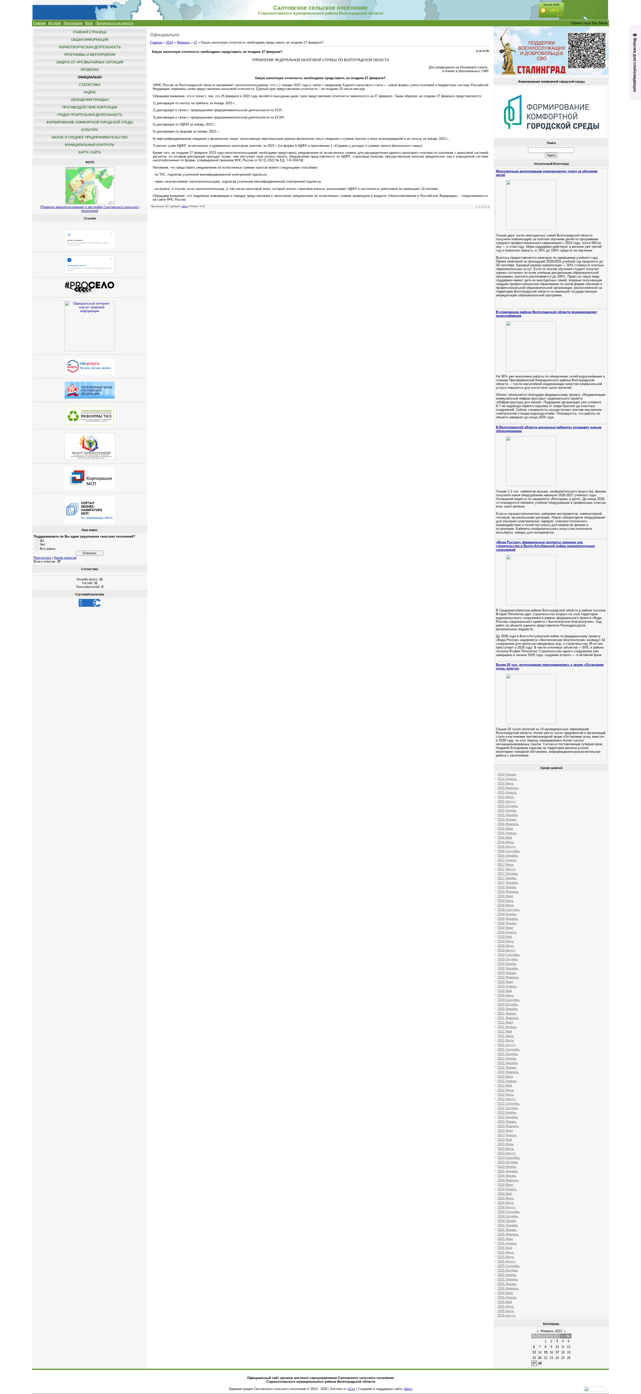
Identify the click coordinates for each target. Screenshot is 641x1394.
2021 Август (507, 1045)
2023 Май (505, 1140)
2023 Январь (507, 1121)
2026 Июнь (506, 1306)
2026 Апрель (507, 1297)
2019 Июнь (506, 941)
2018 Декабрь (508, 919)
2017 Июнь (506, 864)
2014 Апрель (507, 779)
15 (545, 1352)
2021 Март (505, 1022)
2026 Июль (506, 1311)
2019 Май (505, 937)
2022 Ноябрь (507, 1112)
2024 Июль (506, 1203)
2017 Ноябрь (507, 878)
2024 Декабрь (508, 1225)
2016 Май (505, 837)
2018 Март (505, 896)
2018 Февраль (508, 892)
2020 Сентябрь (509, 1000)
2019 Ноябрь (507, 964)
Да (42, 540)
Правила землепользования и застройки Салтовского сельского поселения (90, 209)
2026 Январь (507, 1284)
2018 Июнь (506, 901)
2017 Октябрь (508, 873)
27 (195, 42)
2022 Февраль (508, 1072)
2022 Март (505, 1076)
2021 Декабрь (508, 1063)
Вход (89, 23)
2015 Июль (506, 797)
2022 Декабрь (508, 1117)
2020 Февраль (508, 977)
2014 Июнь (506, 783)
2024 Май (505, 1194)
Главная (39, 23)
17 (557, 1352)
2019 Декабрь (508, 968)
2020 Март (505, 982)
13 (534, 1352)
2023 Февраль (508, 1126)
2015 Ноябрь (507, 810)
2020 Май (505, 991)
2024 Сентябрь (509, 1212)
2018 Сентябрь (509, 910)
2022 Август (507, 1099)
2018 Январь (507, 887)
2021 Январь (507, 1013)
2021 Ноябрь (507, 1058)
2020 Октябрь (508, 1004)
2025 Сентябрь (509, 1266)
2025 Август (507, 1261)
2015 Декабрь (508, 815)
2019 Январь (507, 923)
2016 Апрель (507, 833)
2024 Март (505, 1185)
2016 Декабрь (508, 855)
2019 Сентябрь (509, 955)
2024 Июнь (506, 1198)
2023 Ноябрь (507, 1167)
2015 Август (507, 801)
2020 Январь (507, 973)
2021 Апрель (507, 1027)
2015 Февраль (508, 788)
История (54, 23)
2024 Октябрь (508, 1216)
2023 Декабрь (508, 1171)
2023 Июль (506, 1149)
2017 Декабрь (508, 882)
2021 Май (505, 1031)
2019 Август (507, 950)
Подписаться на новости (114, 23)
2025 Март (505, 1239)
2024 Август (507, 1207)
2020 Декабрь (508, 1009)
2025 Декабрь (508, 1279)
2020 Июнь (506, 995)
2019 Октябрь (508, 959)
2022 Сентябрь (509, 1103)
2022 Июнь (506, 1090)
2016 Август (507, 846)
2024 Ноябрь (507, 1221)
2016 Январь (507, 819)
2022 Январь (507, 1067)
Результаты (42, 558)
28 (540, 1363)
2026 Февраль (508, 1288)
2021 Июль (506, 1040)
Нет (42, 544)
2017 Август (507, 869)
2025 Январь (507, 1230)
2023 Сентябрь (509, 1158)
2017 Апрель (507, 860)
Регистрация (73, 23)
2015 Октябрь (508, 806)
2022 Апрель (507, 1081)
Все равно (47, 549)
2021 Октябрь (508, 1054)
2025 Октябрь (508, 1270)
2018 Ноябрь (507, 914)
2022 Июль (506, 1094)
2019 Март (505, 928)
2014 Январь (507, 774)
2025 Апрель (507, 1243)
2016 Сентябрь (509, 851)
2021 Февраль (508, 1018)
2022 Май (505, 1085)
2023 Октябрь (508, 1162)
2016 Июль (506, 842)
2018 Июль (506, 905)
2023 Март (505, 1130)
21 (540, 1358)
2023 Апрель (507, 1135)
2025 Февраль (508, 1234)
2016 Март (505, 828)
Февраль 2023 (551, 1331)
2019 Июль (506, 946)
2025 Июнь (506, 1252)
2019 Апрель (507, 932)
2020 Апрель (507, 986)
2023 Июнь (506, 1144)
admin (185, 206)
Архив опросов (65, 558)
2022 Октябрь (508, 1108)
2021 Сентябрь (509, 1049)
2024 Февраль (508, 1180)
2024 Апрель (507, 1189)
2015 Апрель (507, 792)
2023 (169, 42)
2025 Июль (506, 1257)
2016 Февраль (508, 824)
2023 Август (507, 1153)
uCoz (351, 1389)
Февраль (183, 42)
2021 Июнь (506, 1036)
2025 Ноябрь (507, 1275)
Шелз (408, 1389)
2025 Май (505, 1248)
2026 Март (505, 1293)
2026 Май (505, 1302)
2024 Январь (507, 1176)
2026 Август (507, 1315)
